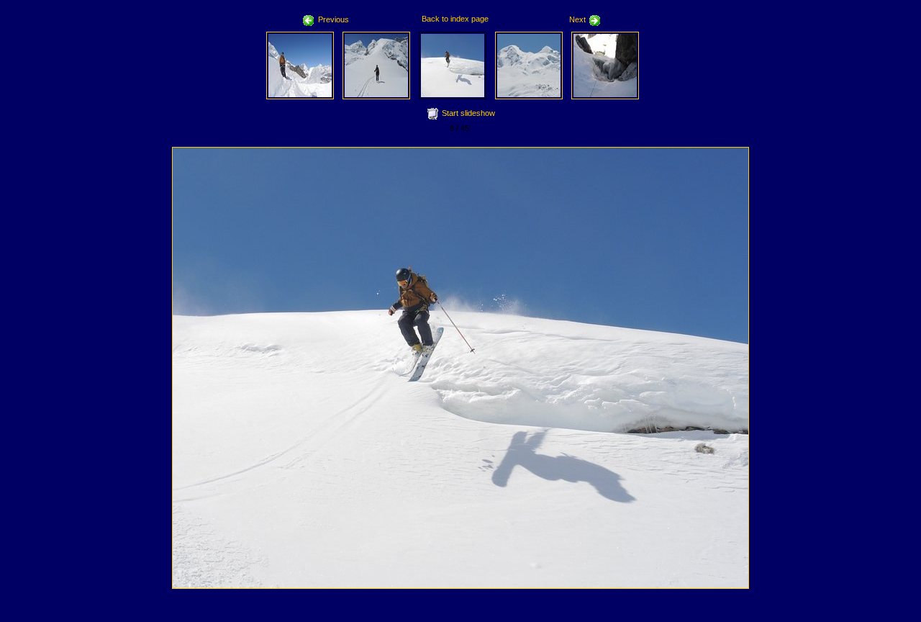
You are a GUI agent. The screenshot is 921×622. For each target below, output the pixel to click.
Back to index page (455, 18)
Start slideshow (468, 113)
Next (577, 19)
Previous (333, 19)
